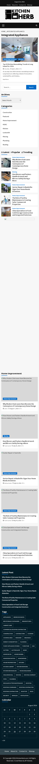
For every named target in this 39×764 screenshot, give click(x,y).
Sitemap (29, 5)
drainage (27, 638)
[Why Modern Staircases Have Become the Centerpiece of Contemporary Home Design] (6, 162)
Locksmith (6, 132)
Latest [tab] (6, 152)
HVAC (5, 124)
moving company (30, 675)
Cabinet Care (7, 625)
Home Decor (7, 654)
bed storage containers (11, 621)
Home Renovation (9, 658)
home (25, 650)
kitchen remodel (22, 666)
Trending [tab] (27, 152)
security (6, 695)
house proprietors (9, 662)
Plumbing (6, 140)
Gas (33, 646)
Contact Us (22, 5)
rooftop (24, 691)
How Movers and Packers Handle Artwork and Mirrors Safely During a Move (17, 585)
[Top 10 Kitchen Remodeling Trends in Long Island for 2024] (19, 49)
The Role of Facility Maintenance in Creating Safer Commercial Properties (19, 599)
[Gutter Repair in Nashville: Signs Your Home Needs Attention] (6, 188)
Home (9, 5)
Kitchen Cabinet (8, 666)
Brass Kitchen (26, 621)
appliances (7, 617)
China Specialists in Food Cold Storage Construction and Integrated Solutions (22, 213)
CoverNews (18, 761)
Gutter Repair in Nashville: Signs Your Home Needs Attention (22, 189)
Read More (6, 79)
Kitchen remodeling (10, 671)
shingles (15, 695)
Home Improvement (10, 59)
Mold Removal (8, 675)
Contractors (20, 633)
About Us (15, 5)
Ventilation (24, 695)
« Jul (3, 740)
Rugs (31, 691)
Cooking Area (8, 638)
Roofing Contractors (10, 691)
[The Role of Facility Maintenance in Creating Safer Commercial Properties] (6, 200)
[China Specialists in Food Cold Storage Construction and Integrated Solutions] (6, 211)
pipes (5, 679)
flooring (23, 642)
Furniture (25, 646)
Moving (5, 136)
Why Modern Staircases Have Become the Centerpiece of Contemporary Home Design (21, 164)
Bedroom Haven (19, 617)
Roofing (5, 145)
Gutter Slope (16, 650)
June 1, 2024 (15, 69)
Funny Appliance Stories (11, 646)
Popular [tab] (16, 152)
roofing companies (9, 687)
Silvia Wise (7, 69)
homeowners (18, 654)
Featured (6, 116)
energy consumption (10, 642)
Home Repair (22, 658)
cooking (30, 633)
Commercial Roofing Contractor (14, 629)
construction (8, 633)
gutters (6, 650)
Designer (18, 638)
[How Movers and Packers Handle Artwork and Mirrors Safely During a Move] (6, 176)
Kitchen (21, 59)
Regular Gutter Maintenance (13, 683)
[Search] (36, 25)
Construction (7, 112)
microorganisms (25, 671)
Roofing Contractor (26, 687)
